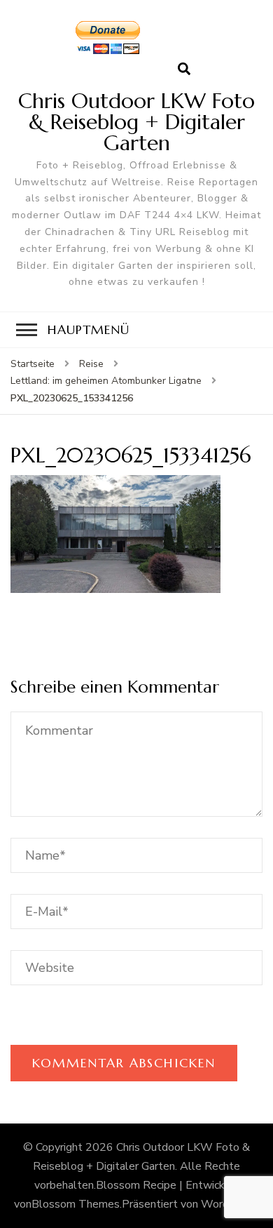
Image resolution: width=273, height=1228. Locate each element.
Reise (91, 364)
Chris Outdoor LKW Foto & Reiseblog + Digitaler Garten (136, 122)
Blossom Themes (75, 1204)
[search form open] (184, 69)
